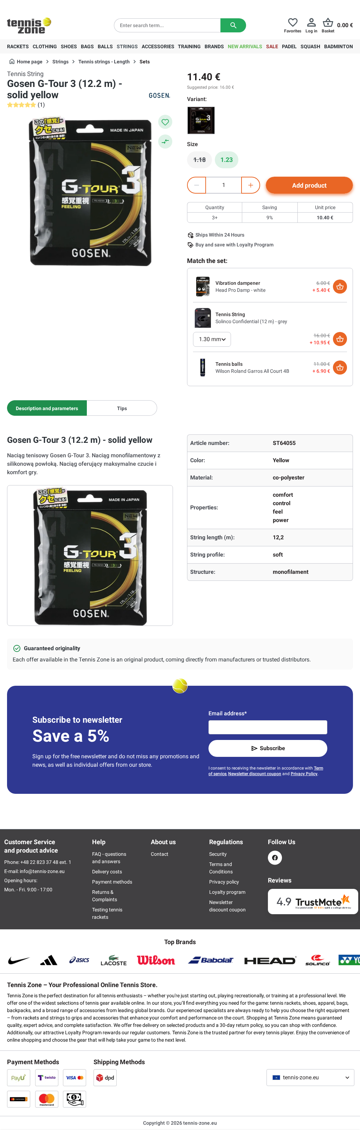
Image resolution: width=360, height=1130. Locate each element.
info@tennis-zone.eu (42, 871)
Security (218, 854)
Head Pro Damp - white (240, 290)
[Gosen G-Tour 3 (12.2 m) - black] (201, 120)
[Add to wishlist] (165, 122)
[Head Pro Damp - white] (203, 286)
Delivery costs (107, 871)
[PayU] (18, 1077)
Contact (159, 854)
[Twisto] (46, 1077)
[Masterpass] (18, 1099)
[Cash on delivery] (74, 1099)
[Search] (233, 25)
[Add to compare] (165, 141)
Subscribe (272, 748)
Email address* (227, 713)
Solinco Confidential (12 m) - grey (251, 321)
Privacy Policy (304, 773)
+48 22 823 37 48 (46, 5)
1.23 (226, 159)
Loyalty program (227, 892)
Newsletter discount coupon (254, 773)
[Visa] (74, 1077)
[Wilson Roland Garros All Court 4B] (203, 367)
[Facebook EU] (275, 857)
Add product (309, 185)
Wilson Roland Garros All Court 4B (252, 371)
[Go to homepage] (29, 25)
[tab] (47, 408)
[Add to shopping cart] (340, 287)
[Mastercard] (46, 1099)
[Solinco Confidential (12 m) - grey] (203, 317)
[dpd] (105, 1077)
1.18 (202, 161)
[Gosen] (159, 95)
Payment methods (112, 882)
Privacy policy (224, 882)
